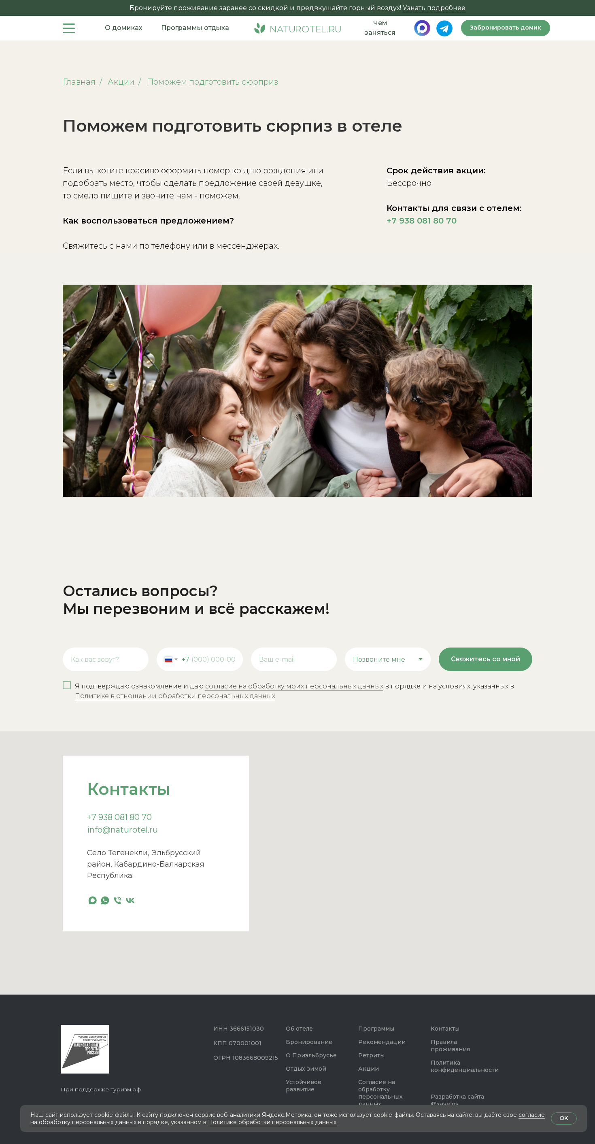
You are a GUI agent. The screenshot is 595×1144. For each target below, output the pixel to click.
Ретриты (371, 1055)
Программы (376, 1028)
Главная (79, 82)
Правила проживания (450, 1045)
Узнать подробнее (434, 8)
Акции (121, 82)
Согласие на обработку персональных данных (380, 1093)
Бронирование (309, 1042)
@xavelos (445, 1104)
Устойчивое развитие (303, 1085)
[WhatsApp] (105, 900)
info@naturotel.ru (122, 830)
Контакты (445, 1028)
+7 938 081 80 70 (422, 221)
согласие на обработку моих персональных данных (294, 686)
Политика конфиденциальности (465, 1066)
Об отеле (299, 1028)
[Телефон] (118, 900)
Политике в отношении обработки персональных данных (175, 696)
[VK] (130, 900)
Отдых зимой (306, 1068)
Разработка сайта (457, 1096)
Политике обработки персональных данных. (273, 1122)
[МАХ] (92, 900)
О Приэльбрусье (311, 1055)
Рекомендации (382, 1042)
